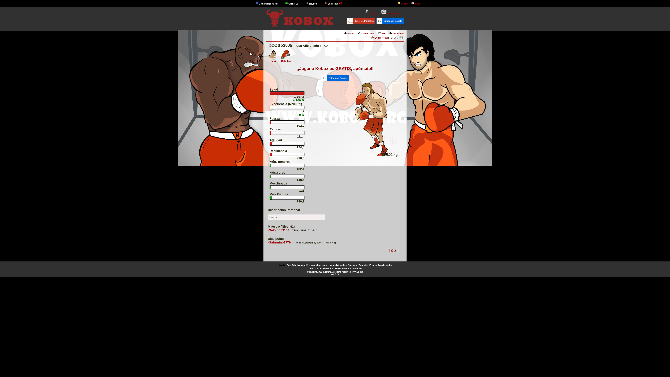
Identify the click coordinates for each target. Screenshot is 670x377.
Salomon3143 (279, 230)
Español (404, 4)
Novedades (398, 33)
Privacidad (357, 272)
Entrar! (373, 14)
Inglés (417, 4)
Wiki (383, 33)
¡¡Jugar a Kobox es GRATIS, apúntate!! (335, 68)
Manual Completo (338, 265)
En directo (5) (381, 38)
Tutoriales (363, 265)
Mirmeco (357, 268)
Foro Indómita (385, 265)
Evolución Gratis (343, 268)
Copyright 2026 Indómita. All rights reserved (329, 272)
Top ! (394, 250)
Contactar (314, 268)
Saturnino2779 (280, 242)
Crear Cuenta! (394, 14)
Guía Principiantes (296, 265)
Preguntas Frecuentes (317, 265)
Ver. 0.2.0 (335, 274)
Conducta (353, 265)
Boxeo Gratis (326, 268)
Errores (373, 265)
